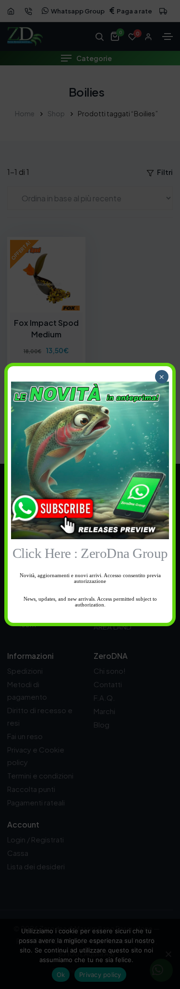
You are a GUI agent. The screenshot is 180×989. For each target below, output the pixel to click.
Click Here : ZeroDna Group (90, 553)
